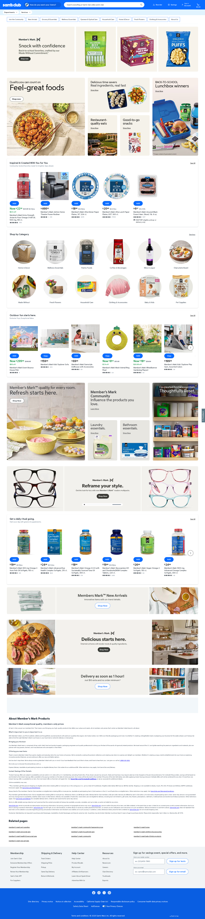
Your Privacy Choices (114, 906)
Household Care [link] (108, 19)
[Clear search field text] (136, 4)
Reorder (159, 5)
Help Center (76, 858)
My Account (76, 867)
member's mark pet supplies (19, 827)
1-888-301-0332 (125, 760)
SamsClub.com (13, 806)
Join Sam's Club (16, 858)
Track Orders (46, 858)
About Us (105, 858)
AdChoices (95, 906)
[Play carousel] (84, 504)
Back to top (174, 916)
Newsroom (106, 863)
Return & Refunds (47, 876)
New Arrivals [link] (32, 19)
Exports (105, 880)
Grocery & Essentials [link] (49, 19)
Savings (174, 5)
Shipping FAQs (46, 863)
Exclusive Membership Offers (21, 863)
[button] (187, 4)
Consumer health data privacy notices (152, 901)
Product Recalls (77, 863)
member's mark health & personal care (23, 836)
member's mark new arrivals (19, 841)
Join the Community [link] (16, 19)
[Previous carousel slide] (100, 504)
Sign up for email (177, 871)
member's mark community (81, 836)
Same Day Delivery (48, 871)
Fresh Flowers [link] (139, 19)
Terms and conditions (80, 915)
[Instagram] (99, 892)
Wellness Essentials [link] (69, 19)
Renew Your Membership (19, 871)
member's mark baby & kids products (147, 836)
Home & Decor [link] (124, 19)
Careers (105, 867)
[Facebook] (93, 892)
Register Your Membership (20, 867)
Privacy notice (47, 901)
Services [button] (24, 12)
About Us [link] (174, 19)
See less (192, 234)
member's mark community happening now (87, 827)
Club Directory (107, 871)
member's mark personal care (19, 832)
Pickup (43, 867)
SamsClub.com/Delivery (23, 799)
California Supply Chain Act (97, 901)
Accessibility (79, 901)
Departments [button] (9, 12)
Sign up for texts (177, 861)
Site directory (33, 901)
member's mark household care (83, 832)
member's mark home (142, 827)
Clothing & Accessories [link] (157, 19)
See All (192, 163)
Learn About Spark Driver (81, 876)
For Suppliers (15, 880)
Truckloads (106, 876)
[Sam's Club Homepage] (12, 5)
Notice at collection (63, 901)
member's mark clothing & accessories (148, 832)
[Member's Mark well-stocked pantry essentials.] (175, 421)
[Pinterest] (109, 892)
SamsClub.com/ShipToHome (31, 788)
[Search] (141, 5)
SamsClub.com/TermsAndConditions (162, 791)
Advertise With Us (78, 880)
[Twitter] (104, 892)
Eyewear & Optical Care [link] (89, 19)
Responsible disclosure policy (123, 901)
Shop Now (102, 605)
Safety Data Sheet (80, 906)
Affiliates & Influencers (80, 871)
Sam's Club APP (16, 876)
